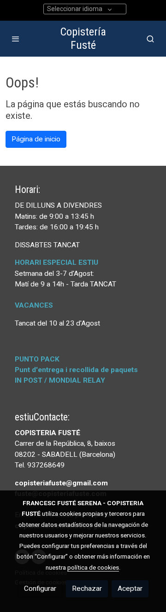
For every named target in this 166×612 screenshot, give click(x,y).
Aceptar (130, 588)
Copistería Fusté (83, 38)
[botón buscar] (150, 39)
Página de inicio (36, 139)
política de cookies (93, 567)
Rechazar (87, 588)
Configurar (40, 588)
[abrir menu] (15, 39)
